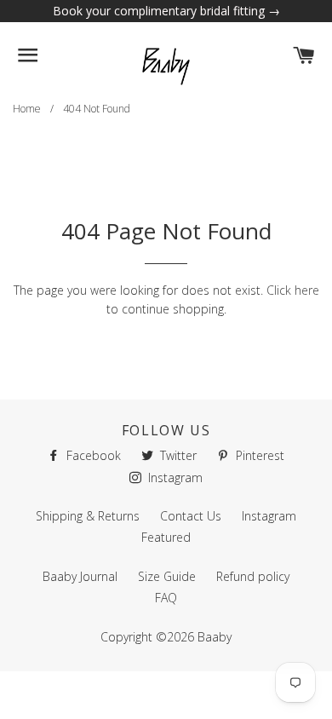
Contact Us (190, 516)
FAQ (166, 598)
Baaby (214, 637)
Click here (292, 290)
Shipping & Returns (88, 516)
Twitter (177, 455)
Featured (166, 537)
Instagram (174, 477)
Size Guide (167, 576)
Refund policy (252, 576)
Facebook (92, 455)
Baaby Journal (80, 576)
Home (27, 108)
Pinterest (258, 455)
